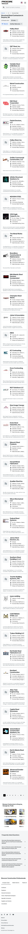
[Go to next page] (23, 795)
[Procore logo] (7, 2)
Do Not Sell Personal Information (7, 925)
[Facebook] (4, 914)
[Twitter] (7, 914)
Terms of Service (4, 922)
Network (5, 3)
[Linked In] (1, 914)
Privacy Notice (4, 920)
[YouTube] (13, 914)
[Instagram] (10, 914)
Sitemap (2, 928)
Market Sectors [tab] (15, 882)
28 (20, 795)
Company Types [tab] (6, 882)
